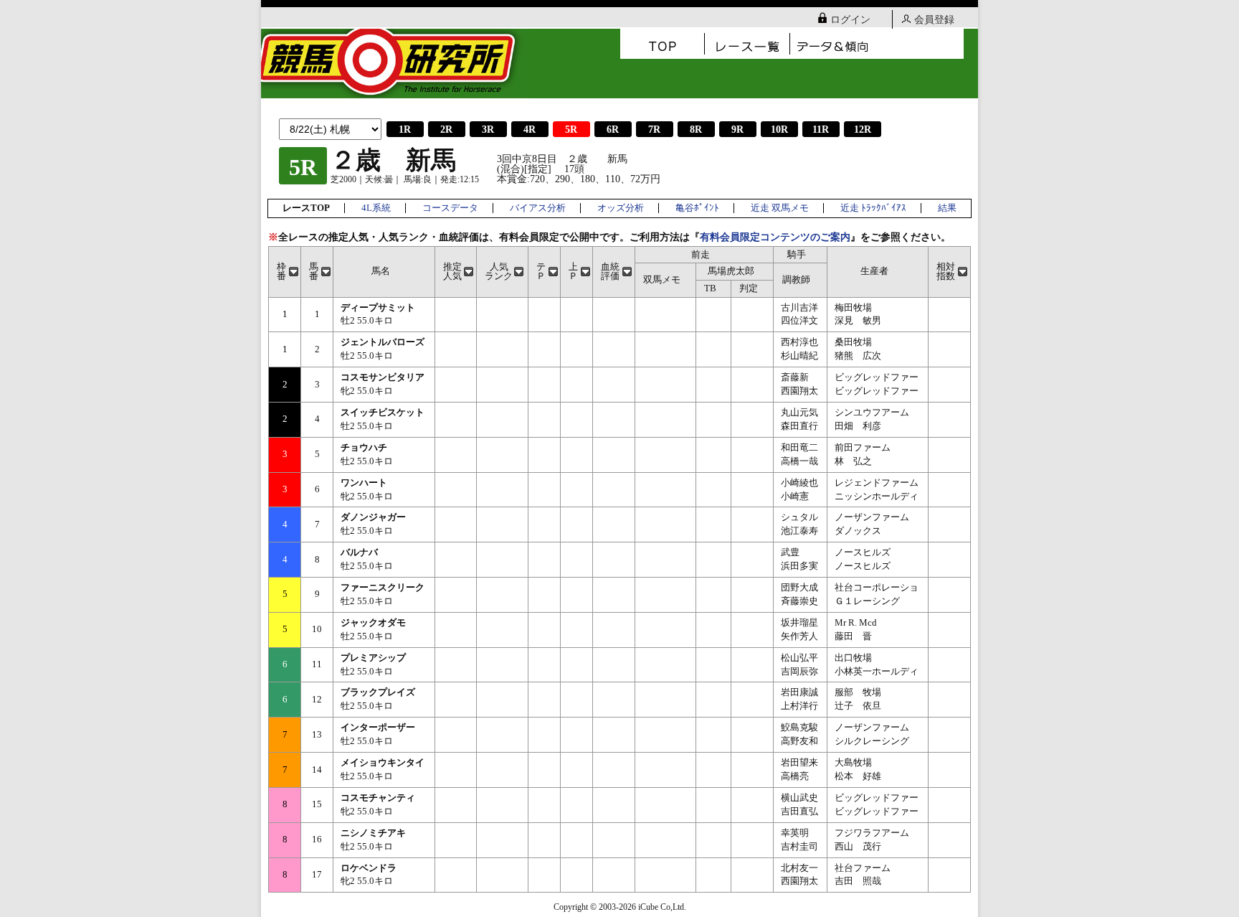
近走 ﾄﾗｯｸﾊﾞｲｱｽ (873, 208)
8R (696, 129)
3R (488, 129)
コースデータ (450, 208)
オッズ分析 (620, 208)
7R (654, 129)
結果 (947, 208)
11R (820, 129)
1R (405, 129)
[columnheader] (285, 271)
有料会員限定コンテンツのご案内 (775, 237)
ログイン (850, 19)
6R (613, 129)
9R (737, 129)
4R (529, 129)
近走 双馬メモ (780, 208)
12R (862, 129)
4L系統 (376, 208)
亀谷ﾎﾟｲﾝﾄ (697, 208)
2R (446, 129)
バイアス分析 (538, 208)
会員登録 (934, 19)
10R (779, 129)
